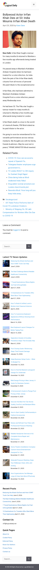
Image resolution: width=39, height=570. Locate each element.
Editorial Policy (8, 541)
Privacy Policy (7, 548)
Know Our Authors (9, 544)
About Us (6, 534)
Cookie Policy (7, 537)
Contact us (6, 551)
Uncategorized (11, 199)
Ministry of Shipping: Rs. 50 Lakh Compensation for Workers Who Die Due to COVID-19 (19, 212)
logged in (16, 230)
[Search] (28, 246)
